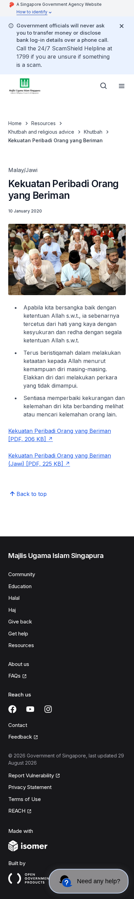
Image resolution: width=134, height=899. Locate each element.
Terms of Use (24, 799)
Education (20, 586)
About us (18, 664)
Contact (17, 725)
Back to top (31, 493)
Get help (18, 633)
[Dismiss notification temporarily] (121, 26)
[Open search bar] (104, 86)
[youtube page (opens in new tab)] (30, 709)
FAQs (17, 676)
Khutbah (93, 132)
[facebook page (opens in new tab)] (12, 709)
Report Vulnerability (31, 776)
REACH (20, 811)
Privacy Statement (30, 787)
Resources (43, 123)
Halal (14, 598)
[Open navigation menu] (121, 86)
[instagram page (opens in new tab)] (48, 709)
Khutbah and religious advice (41, 132)
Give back (20, 621)
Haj (12, 610)
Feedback (23, 737)
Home (15, 123)
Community (21, 574)
